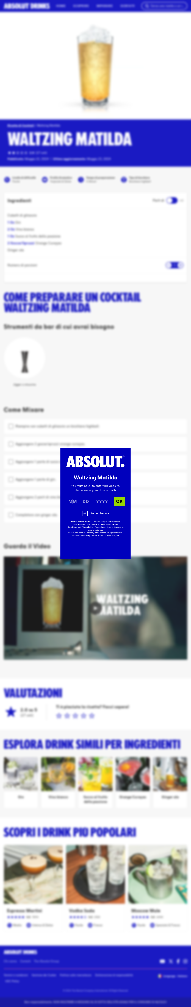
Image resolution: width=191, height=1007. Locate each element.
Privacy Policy (87, 527)
